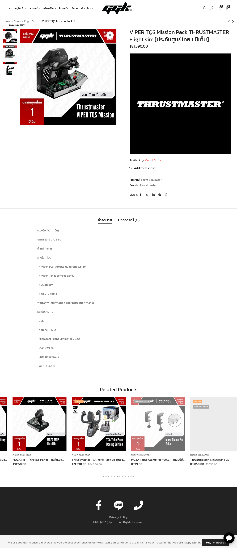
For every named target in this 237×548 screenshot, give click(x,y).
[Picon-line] (118, 505)
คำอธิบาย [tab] (105, 220)
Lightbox (110, 35)
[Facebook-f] (98, 505)
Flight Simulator (31, 21)
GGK (115, 522)
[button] (103, 476)
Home (6, 21)
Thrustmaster (148, 185)
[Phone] (138, 505)
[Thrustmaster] (180, 104)
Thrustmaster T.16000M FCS (199, 459)
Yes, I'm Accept (216, 542)
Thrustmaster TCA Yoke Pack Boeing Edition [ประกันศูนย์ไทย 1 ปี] (104, 459)
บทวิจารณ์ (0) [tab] (128, 220)
